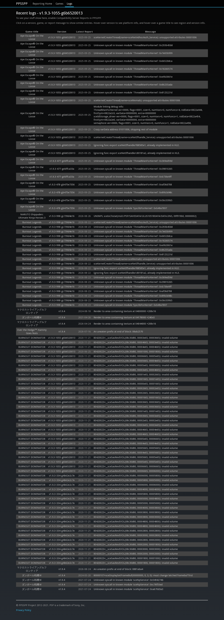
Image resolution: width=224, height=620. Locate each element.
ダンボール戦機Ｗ (32, 317)
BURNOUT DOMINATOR (31, 337)
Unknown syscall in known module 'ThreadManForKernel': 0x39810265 (133, 168)
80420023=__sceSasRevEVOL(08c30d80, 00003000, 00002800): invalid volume (136, 535)
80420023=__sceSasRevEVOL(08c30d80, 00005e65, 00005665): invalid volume (136, 365)
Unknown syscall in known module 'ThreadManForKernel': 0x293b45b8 (133, 45)
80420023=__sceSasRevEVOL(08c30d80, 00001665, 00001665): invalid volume (136, 397)
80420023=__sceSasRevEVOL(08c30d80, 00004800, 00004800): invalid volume (136, 521)
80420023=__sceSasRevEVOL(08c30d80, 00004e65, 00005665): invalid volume (136, 452)
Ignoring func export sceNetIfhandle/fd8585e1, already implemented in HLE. (136, 145)
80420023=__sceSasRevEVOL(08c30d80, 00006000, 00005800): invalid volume (136, 475)
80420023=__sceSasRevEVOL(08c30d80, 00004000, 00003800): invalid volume (136, 507)
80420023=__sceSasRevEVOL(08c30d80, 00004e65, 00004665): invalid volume (136, 347)
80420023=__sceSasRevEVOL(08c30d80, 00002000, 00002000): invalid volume (136, 553)
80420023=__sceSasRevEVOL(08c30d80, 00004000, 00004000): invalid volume (136, 489)
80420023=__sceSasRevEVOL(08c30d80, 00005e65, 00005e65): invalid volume (136, 461)
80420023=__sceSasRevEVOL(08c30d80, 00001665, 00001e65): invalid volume (136, 379)
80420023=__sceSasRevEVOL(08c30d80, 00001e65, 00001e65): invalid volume (136, 411)
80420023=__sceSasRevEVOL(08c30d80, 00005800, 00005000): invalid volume (136, 480)
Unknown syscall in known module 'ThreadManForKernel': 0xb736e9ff (133, 176)
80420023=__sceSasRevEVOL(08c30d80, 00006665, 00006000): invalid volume (136, 471)
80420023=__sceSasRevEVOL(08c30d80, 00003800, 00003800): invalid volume (136, 512)
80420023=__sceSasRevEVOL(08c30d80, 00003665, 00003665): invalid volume (136, 402)
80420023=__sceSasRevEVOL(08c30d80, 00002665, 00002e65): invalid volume (136, 388)
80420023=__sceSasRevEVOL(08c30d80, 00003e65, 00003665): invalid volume (136, 337)
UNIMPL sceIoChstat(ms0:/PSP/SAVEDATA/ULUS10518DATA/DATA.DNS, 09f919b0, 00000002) (145, 216)
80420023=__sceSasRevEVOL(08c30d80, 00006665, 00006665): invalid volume (136, 466)
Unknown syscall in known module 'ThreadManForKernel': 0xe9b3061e (133, 76)
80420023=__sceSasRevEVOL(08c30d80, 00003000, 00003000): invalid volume (136, 549)
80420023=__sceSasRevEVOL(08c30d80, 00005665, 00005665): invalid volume (136, 448)
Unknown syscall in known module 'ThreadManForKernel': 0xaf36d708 (133, 184)
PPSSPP (22, 4)
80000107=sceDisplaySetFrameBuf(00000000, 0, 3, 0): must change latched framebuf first (143, 575)
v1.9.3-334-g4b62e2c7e (62, 475)
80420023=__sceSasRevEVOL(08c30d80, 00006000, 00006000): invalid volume (136, 484)
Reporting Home (42, 3)
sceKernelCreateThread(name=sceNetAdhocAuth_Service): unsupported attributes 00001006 (145, 37)
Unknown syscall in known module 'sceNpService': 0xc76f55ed (128, 584)
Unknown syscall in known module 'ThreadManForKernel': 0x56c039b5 (133, 200)
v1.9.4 (62, 311)
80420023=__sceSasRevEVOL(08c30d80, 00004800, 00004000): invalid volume (136, 526)
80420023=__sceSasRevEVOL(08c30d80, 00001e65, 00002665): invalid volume (136, 374)
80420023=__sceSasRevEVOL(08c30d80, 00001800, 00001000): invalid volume (136, 558)
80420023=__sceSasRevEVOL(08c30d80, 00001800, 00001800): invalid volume (136, 562)
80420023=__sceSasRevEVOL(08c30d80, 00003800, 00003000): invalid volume (136, 516)
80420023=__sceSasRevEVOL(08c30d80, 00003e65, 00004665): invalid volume (136, 369)
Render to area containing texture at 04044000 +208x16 (125, 323)
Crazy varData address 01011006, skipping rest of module (125, 129)
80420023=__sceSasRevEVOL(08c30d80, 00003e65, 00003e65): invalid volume (136, 425)
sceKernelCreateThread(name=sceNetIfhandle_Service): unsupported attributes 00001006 (144, 137)
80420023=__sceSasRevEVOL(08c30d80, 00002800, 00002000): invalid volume (136, 539)
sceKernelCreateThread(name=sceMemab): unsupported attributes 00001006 (137, 100)
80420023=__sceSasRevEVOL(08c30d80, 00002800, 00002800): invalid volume (136, 530)
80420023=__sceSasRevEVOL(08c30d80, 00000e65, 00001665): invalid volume (136, 383)
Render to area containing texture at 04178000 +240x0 (124, 317)
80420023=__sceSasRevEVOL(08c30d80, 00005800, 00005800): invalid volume (136, 494)
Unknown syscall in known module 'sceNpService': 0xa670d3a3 (128, 589)
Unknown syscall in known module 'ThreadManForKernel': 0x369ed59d (133, 160)
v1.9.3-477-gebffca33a (62, 160)
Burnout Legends (31, 222)
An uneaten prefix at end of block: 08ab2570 (118, 331)
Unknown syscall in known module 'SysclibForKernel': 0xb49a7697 (130, 208)
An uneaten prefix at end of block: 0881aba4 (118, 569)
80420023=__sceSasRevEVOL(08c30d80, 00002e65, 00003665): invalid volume (136, 406)
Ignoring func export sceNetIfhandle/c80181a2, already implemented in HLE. (137, 153)
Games (59, 3)
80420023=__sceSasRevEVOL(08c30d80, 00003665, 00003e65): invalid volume (136, 415)
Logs (69, 3)
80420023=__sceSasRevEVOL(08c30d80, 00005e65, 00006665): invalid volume (136, 438)
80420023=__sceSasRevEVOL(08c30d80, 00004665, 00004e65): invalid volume (136, 429)
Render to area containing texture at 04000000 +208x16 (125, 311)
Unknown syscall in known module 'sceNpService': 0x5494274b (128, 579)
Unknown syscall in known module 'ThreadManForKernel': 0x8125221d (133, 92)
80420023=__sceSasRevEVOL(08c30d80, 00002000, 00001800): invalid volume (136, 544)
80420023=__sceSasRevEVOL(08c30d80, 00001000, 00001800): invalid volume (136, 351)
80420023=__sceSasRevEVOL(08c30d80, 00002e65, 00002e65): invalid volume (136, 420)
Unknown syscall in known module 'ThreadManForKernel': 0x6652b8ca (133, 61)
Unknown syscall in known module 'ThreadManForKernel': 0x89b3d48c (133, 192)
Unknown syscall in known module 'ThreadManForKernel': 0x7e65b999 (133, 53)
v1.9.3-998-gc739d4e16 (61, 216)
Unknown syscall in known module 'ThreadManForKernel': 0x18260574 (133, 68)
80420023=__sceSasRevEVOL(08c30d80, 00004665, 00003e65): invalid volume (136, 342)
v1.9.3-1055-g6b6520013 (61, 37)
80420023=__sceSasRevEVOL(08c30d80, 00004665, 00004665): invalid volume (136, 434)
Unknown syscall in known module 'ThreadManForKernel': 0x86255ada (133, 84)
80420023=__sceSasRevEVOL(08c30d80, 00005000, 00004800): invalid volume (136, 498)
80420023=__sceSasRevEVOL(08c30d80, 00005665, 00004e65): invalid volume (136, 360)
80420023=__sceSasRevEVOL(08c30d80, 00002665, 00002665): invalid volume (136, 392)
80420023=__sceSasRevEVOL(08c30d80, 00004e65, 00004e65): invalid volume (136, 443)
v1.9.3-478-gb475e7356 (62, 184)
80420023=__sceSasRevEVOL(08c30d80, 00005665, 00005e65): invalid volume (136, 457)
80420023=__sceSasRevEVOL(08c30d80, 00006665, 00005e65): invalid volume (136, 356)
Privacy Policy (23, 610)
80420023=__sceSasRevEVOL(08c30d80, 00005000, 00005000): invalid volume (136, 503)
